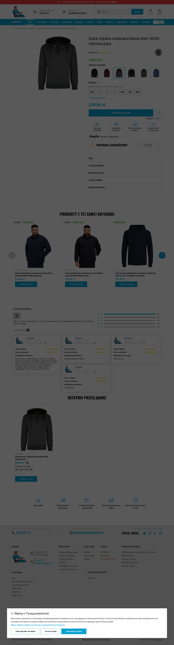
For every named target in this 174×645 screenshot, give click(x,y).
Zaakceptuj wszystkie (74, 631)
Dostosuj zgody (50, 631)
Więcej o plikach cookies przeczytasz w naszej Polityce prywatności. (38, 625)
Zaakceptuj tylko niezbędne (25, 631)
